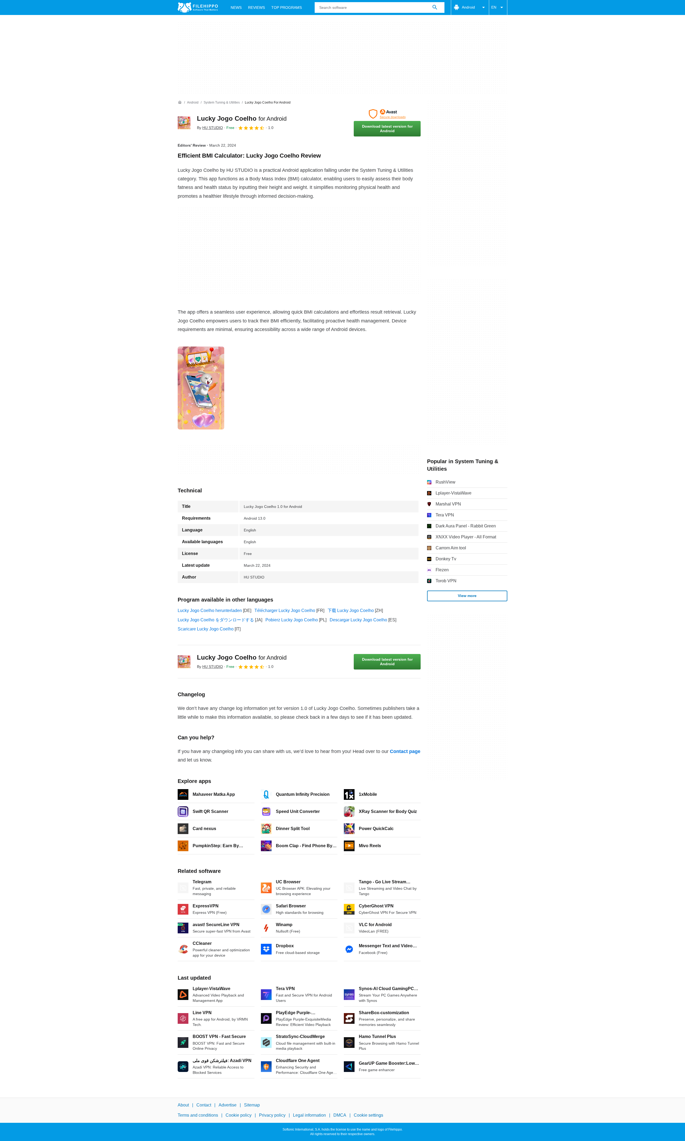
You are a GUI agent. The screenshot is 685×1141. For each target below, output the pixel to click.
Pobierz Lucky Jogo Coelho (291, 620)
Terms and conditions (198, 1115)
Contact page (405, 751)
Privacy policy (272, 1115)
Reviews (256, 7)
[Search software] (434, 7)
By (210, 127)
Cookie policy (239, 1115)
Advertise (228, 1105)
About (183, 1105)
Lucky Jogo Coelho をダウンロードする (216, 620)
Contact (203, 1105)
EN (493, 7)
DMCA (339, 1115)
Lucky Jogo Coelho (242, 118)
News (236, 7)
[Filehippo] (198, 7)
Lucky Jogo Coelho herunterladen (210, 610)
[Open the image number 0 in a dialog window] (201, 388)
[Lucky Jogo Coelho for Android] (184, 122)
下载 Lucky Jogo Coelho (351, 610)
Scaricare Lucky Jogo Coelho (206, 629)
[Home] (180, 102)
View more (467, 596)
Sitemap (252, 1105)
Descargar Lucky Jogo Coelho (358, 620)
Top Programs (286, 7)
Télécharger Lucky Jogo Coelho (284, 610)
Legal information (309, 1115)
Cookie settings (368, 1115)
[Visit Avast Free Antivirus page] (387, 114)
